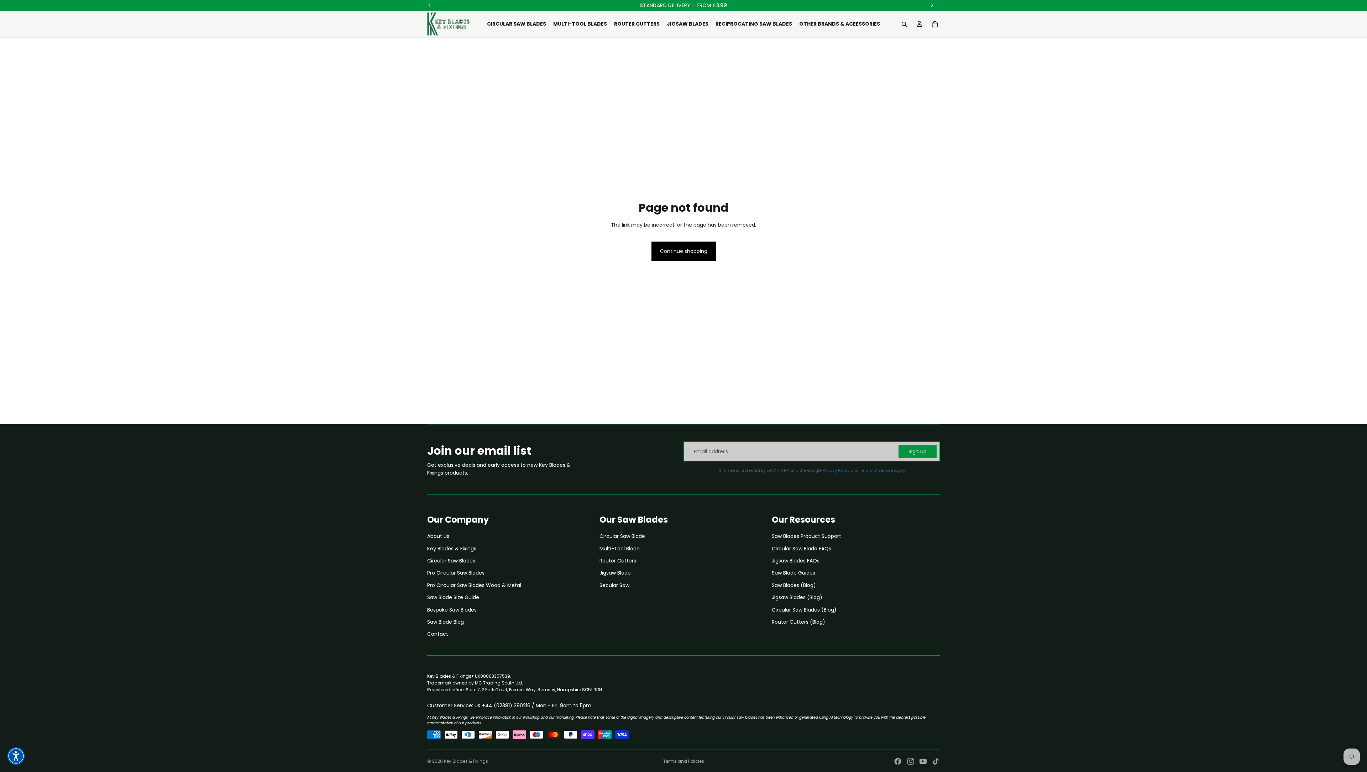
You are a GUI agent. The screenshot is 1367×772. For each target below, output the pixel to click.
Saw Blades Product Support (806, 536)
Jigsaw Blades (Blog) (797, 597)
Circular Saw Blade (622, 536)
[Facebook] (898, 761)
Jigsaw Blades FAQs (795, 560)
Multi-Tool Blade (619, 548)
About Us (438, 536)
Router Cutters (617, 560)
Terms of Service (876, 470)
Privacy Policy (836, 470)
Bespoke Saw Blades (452, 609)
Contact (437, 634)
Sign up (917, 451)
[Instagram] (910, 761)
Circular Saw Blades (451, 560)
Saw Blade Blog (445, 621)
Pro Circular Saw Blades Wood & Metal (474, 585)
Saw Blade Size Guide (453, 597)
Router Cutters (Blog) (798, 621)
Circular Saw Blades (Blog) (804, 609)
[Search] (904, 24)
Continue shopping (683, 251)
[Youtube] (923, 761)
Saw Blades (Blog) (794, 585)
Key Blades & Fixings (451, 548)
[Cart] (935, 24)
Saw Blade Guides (793, 572)
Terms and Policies (683, 761)
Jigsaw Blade (615, 572)
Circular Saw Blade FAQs (801, 548)
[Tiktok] (935, 761)
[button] (16, 756)
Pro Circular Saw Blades (456, 572)
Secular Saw (614, 585)
